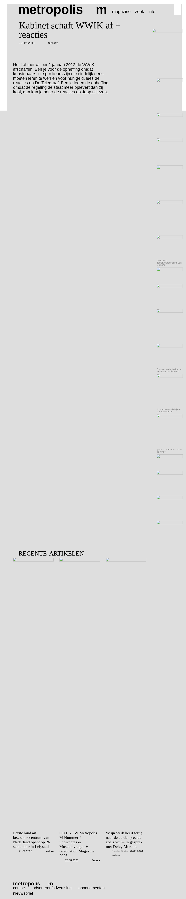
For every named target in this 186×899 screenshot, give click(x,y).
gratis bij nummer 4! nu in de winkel (169, 450)
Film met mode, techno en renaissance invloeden (169, 370)
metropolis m (62, 9)
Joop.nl (89, 92)
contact (19, 888)
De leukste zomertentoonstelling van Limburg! (169, 262)
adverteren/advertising (52, 888)
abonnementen (91, 888)
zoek (139, 11)
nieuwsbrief (23, 893)
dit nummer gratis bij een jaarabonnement (169, 410)
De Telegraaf (47, 82)
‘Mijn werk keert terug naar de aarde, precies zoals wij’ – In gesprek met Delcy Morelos (124, 840)
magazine (121, 11)
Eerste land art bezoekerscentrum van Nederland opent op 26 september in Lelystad (31, 840)
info (151, 11)
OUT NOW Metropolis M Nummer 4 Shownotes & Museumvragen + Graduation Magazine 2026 (78, 844)
